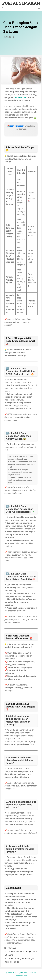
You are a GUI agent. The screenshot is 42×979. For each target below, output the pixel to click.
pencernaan (20, 97)
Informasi (12, 948)
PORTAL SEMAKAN (21, 3)
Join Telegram (17, 126)
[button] (2, 8)
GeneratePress (21, 975)
